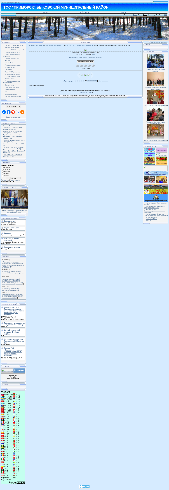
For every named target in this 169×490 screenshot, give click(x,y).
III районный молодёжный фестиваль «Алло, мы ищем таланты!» (12, 136)
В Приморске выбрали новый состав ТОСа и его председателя (13, 272)
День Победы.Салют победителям (155, 105)
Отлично (7, 167)
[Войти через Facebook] (9, 112)
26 (90, 81)
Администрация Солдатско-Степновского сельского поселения (156, 214)
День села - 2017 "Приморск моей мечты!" (79, 45)
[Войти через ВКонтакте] (4, 112)
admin (93, 54)
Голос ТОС (149, 220)
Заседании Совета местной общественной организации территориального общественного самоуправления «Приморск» (13, 281)
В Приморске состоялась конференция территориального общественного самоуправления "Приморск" (13, 264)
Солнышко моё (10, 221)
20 (77, 81)
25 (88, 81)
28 (94, 81)
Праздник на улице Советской (11, 239)
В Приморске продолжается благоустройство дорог (11, 289)
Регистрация (83, 92)
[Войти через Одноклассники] (22, 112)
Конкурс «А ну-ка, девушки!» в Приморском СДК (13, 132)
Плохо (6, 173)
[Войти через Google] (18, 112)
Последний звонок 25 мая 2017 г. (14, 144)
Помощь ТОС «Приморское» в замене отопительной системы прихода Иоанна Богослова (13, 351)
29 (96, 81)
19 (75, 81)
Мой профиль (84, 12)
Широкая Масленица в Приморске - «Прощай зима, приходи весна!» (12, 127)
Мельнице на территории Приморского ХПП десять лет (14, 341)
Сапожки (7, 233)
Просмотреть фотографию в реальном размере (85, 57)
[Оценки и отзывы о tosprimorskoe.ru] (158, 42)
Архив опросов (15, 180)
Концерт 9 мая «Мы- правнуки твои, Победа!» (156, 88)
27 (92, 81)
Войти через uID (13, 106)
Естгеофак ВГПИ (151, 219)
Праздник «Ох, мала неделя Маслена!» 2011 (156, 122)
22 (81, 81)
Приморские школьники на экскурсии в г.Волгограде (14, 324)
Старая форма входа (13, 117)
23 (83, 81)
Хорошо (7, 169)
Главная (45, 12)
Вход (90, 92)
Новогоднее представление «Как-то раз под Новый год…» (15, 211)
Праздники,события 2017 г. (55, 45)
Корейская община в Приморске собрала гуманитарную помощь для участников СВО (12, 296)
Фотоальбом (40, 45)
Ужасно (6, 176)
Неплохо (7, 171)
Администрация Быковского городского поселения (154, 207)
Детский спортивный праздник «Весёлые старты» (12, 332)
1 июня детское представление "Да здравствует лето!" (13, 148)
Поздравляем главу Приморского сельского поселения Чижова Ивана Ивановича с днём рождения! (14, 311)
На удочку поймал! (11, 228)
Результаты (5, 180)
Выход (123, 12)
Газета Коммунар (151, 217)
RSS (165, 15)
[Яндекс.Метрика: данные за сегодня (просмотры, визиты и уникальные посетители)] (7, 370)
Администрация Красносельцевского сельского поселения (154, 211)
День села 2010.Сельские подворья (156, 70)
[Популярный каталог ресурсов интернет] (19, 372)
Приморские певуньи (12, 247)
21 (79, 81)
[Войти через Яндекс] (13, 112)
